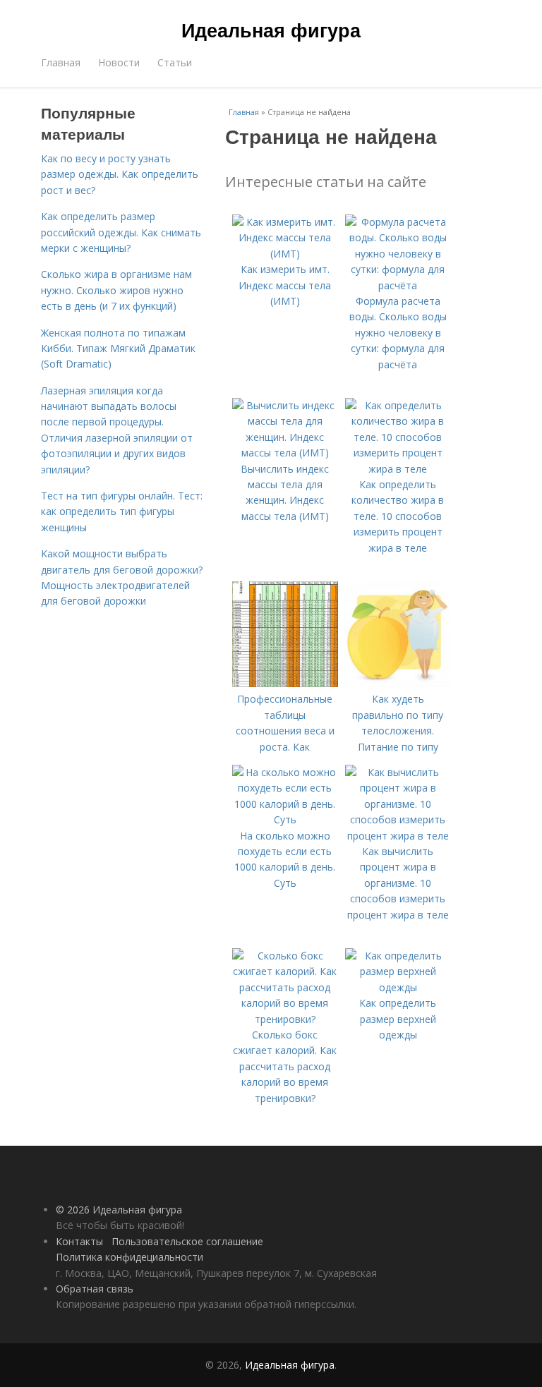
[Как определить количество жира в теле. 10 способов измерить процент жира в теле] (398, 469)
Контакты (79, 1241)
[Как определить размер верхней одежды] (398, 987)
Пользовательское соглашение (187, 1241)
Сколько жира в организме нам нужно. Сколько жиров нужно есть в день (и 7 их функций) (116, 290)
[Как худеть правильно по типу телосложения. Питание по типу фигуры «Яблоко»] (398, 683)
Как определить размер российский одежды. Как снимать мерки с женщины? (121, 232)
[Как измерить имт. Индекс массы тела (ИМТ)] (285, 253)
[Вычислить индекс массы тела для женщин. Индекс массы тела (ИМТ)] (285, 452)
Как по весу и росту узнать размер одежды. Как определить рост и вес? (119, 174)
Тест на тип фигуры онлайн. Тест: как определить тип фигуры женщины (122, 511)
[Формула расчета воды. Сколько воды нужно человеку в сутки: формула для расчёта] (398, 285)
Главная (60, 62)
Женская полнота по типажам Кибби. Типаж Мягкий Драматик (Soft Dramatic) (118, 348)
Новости (119, 62)
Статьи (174, 62)
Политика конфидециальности (129, 1257)
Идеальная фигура (271, 29)
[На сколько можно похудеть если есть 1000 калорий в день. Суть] (285, 819)
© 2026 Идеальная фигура (119, 1209)
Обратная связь (94, 1288)
